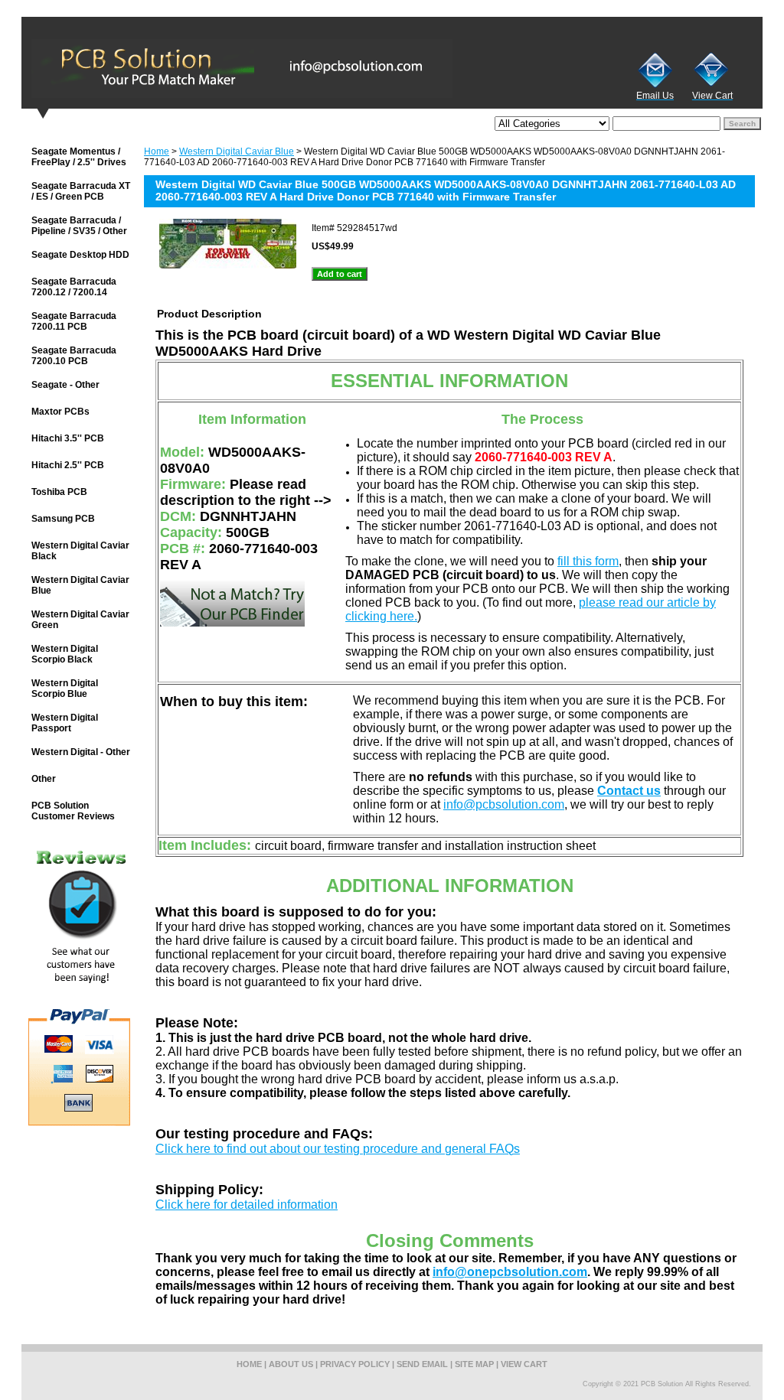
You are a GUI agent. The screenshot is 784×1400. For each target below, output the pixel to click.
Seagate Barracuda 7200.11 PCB (73, 321)
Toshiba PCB (59, 492)
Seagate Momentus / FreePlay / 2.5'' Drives (78, 157)
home (249, 1364)
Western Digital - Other (80, 752)
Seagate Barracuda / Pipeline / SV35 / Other (79, 225)
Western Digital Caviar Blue (236, 151)
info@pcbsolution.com (503, 804)
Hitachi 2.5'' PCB (67, 465)
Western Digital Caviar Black (80, 551)
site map (474, 1364)
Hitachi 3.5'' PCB (67, 438)
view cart (524, 1364)
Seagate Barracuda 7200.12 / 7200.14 (73, 287)
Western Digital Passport (64, 723)
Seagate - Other (65, 384)
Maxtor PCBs (60, 411)
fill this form (588, 561)
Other (43, 778)
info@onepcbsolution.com (510, 1271)
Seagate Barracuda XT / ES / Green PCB (80, 191)
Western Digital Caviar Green (80, 619)
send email (422, 1364)
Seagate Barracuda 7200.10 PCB (73, 355)
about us (291, 1364)
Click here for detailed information (246, 1204)
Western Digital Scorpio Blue (64, 688)
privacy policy (355, 1364)
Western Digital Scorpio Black (64, 654)
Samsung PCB (63, 518)
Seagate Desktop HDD (80, 254)
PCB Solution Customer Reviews (73, 811)
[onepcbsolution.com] (212, 68)
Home (156, 151)
